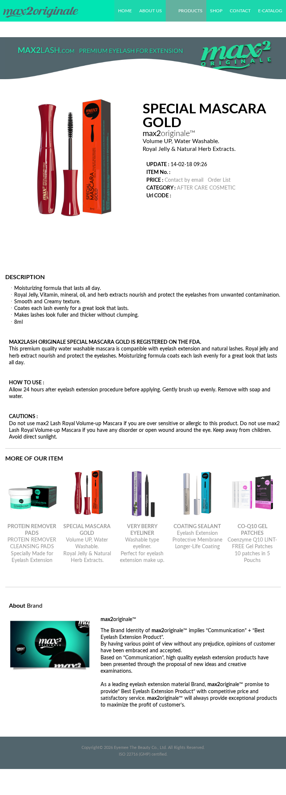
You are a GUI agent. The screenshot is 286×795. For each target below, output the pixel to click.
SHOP (216, 11)
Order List (219, 180)
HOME (125, 11)
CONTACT (240, 11)
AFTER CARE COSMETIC (206, 188)
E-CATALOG (270, 11)
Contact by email (184, 180)
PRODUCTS (190, 11)
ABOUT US (150, 11)
